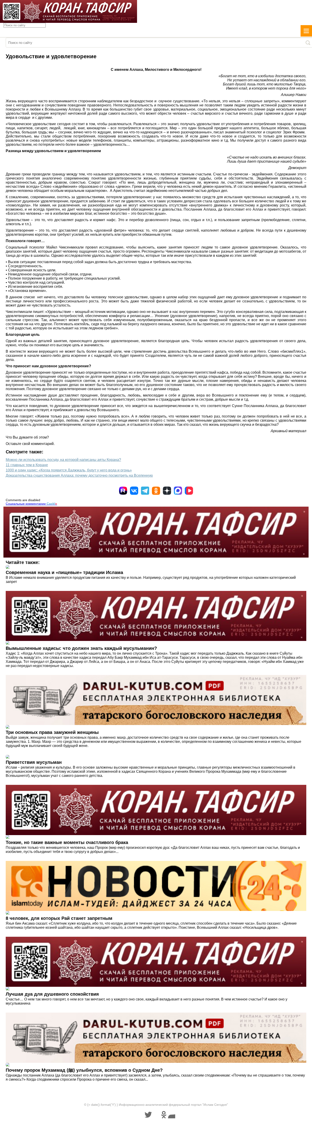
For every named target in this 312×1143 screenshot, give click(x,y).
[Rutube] (123, 491)
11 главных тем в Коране (27, 465)
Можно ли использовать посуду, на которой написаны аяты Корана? (63, 460)
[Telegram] (145, 491)
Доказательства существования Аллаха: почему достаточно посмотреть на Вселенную (79, 475)
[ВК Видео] (189, 491)
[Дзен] (167, 491)
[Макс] (178, 491)
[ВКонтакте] (134, 491)
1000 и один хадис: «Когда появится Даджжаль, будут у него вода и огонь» (69, 470)
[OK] (156, 491)
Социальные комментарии (31, 503)
